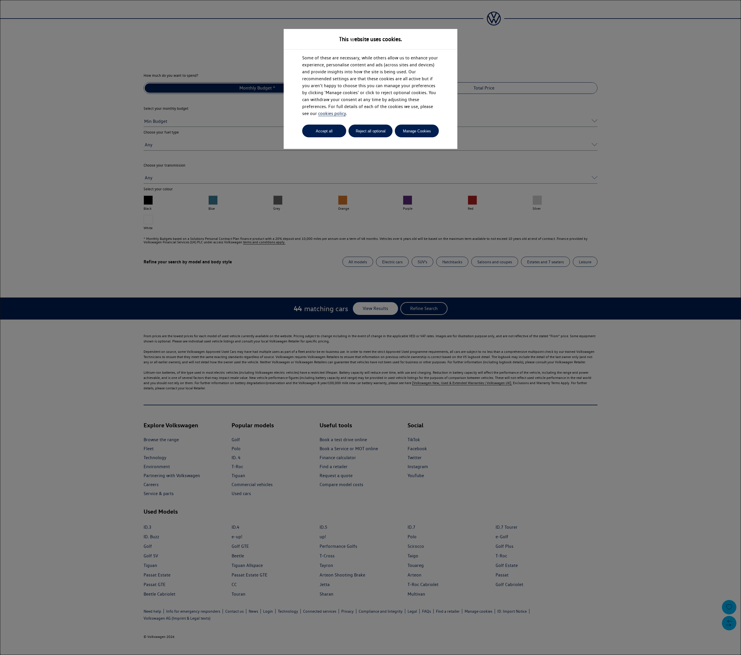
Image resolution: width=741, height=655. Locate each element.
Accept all (324, 131)
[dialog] (370, 327)
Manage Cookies (417, 131)
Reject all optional (371, 131)
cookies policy (332, 113)
